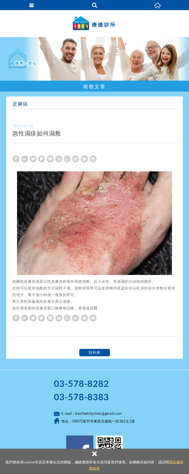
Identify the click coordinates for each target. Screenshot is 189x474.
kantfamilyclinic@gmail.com (98, 414)
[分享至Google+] (24, 159)
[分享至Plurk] (41, 159)
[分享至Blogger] (84, 159)
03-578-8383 (81, 397)
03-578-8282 (81, 384)
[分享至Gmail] (93, 159)
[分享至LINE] (50, 159)
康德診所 (94, 23)
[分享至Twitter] (33, 159)
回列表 (94, 352)
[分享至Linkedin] (59, 159)
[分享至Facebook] (16, 159)
